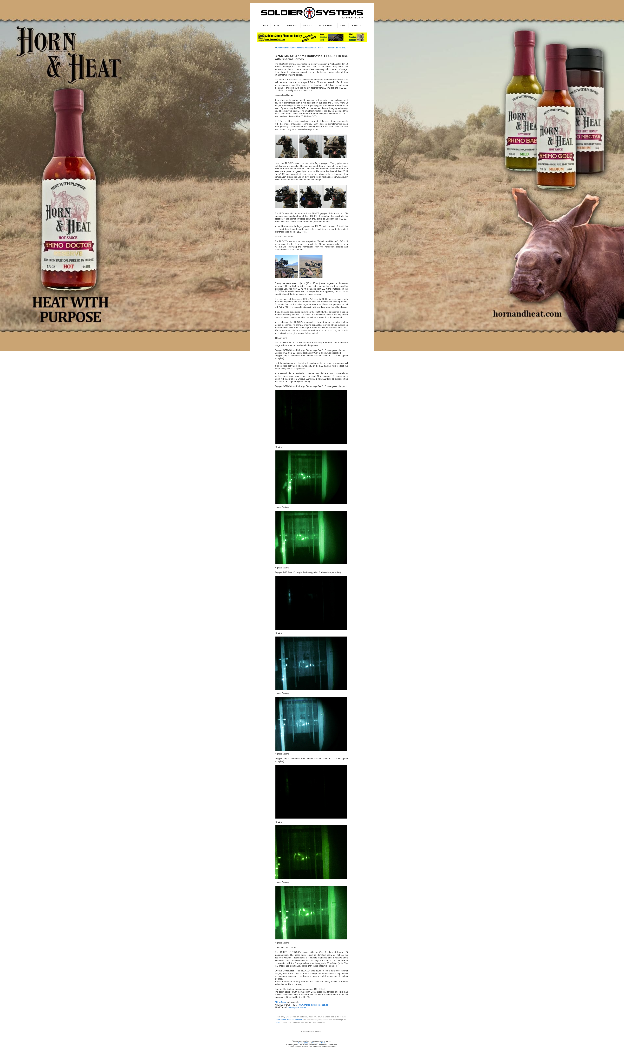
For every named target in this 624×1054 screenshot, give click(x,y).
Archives (307, 25)
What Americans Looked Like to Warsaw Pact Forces (299, 48)
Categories (291, 25)
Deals (265, 25)
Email (343, 25)
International (281, 1020)
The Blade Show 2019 (336, 48)
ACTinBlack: (281, 1002)
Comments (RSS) (318, 1043)
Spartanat (298, 1020)
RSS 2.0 (279, 1022)
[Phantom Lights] (312, 42)
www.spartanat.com (297, 1007)
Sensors (290, 1020)
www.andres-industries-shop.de (313, 1005)
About (277, 25)
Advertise (357, 25)
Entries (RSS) (303, 1043)
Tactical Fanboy (326, 25)
